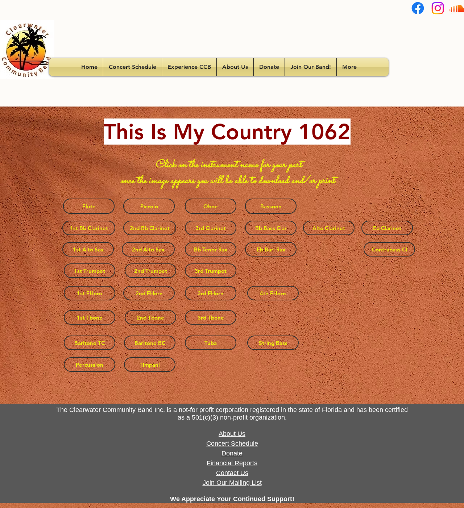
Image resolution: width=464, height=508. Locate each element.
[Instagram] (438, 8)
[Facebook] (418, 8)
